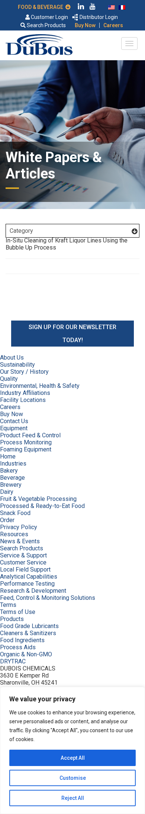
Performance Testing (27, 583)
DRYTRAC (13, 661)
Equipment (14, 428)
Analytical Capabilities (28, 576)
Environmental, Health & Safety (40, 385)
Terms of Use (17, 611)
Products (12, 618)
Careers (113, 25)
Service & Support (23, 555)
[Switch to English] (111, 6)
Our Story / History (24, 371)
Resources (14, 534)
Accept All (73, 758)
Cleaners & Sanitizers (28, 633)
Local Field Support (25, 569)
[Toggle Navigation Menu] (129, 43)
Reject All (72, 798)
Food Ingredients (22, 640)
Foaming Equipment (25, 449)
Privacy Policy (18, 527)
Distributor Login (98, 17)
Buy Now (85, 25)
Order (7, 520)
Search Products (46, 25)
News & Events (20, 541)
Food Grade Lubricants (29, 626)
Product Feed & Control (30, 435)
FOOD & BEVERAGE (41, 7)
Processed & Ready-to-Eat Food (42, 505)
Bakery (9, 470)
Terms (8, 604)
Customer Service (23, 562)
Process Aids (18, 647)
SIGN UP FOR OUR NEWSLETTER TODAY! (72, 334)
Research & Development (33, 590)
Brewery (11, 484)
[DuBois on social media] (81, 7)
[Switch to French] (122, 6)
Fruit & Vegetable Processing (38, 498)
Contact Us (14, 421)
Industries (13, 463)
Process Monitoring (26, 442)
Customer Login (49, 17)
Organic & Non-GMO (26, 654)
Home (8, 456)
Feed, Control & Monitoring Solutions (47, 597)
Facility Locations (23, 399)
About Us (12, 357)
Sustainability (17, 364)
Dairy (6, 491)
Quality (9, 378)
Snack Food (15, 513)
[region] (72, 750)
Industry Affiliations (25, 392)
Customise (72, 778)
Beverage (12, 477)
